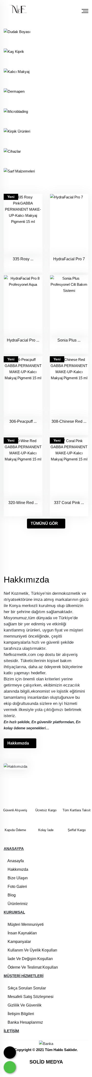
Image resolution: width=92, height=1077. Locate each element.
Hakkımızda (18, 743)
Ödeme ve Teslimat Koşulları (32, 967)
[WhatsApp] (10, 1067)
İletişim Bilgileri (20, 1014)
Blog (11, 895)
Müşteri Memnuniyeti (25, 924)
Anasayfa (15, 861)
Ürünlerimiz (17, 904)
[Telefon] (10, 1052)
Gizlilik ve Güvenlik (24, 1005)
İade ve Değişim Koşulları (30, 959)
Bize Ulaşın (17, 878)
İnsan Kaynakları (22, 933)
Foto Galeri (17, 886)
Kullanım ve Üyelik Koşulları (32, 950)
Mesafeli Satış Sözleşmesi (30, 997)
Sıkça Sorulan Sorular (26, 988)
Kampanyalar (19, 942)
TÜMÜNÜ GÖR (44, 523)
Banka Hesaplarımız (25, 1022)
